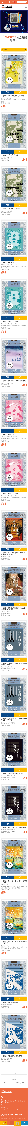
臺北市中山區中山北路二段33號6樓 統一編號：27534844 (13, 1101)
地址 (2, 1099)
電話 (2, 1105)
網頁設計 (11, 1118)
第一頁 (14, 1073)
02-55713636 (9, 1105)
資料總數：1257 (20, 1083)
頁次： (5, 1083)
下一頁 (14, 1076)
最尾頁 (14, 1079)
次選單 (5, 49)
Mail (2, 1107)
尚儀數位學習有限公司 (6, 6)
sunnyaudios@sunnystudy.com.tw (12, 1109)
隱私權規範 (4, 1118)
